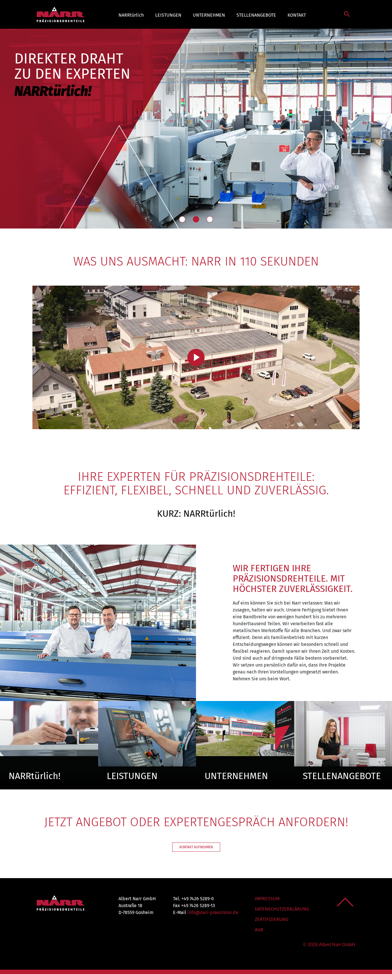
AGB (259, 929)
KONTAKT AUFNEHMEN (196, 847)
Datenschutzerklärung (282, 909)
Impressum (267, 898)
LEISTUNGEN (168, 15)
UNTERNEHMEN (209, 15)
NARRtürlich (131, 15)
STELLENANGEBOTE (256, 15)
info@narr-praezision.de (212, 912)
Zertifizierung (271, 919)
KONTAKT (297, 15)
